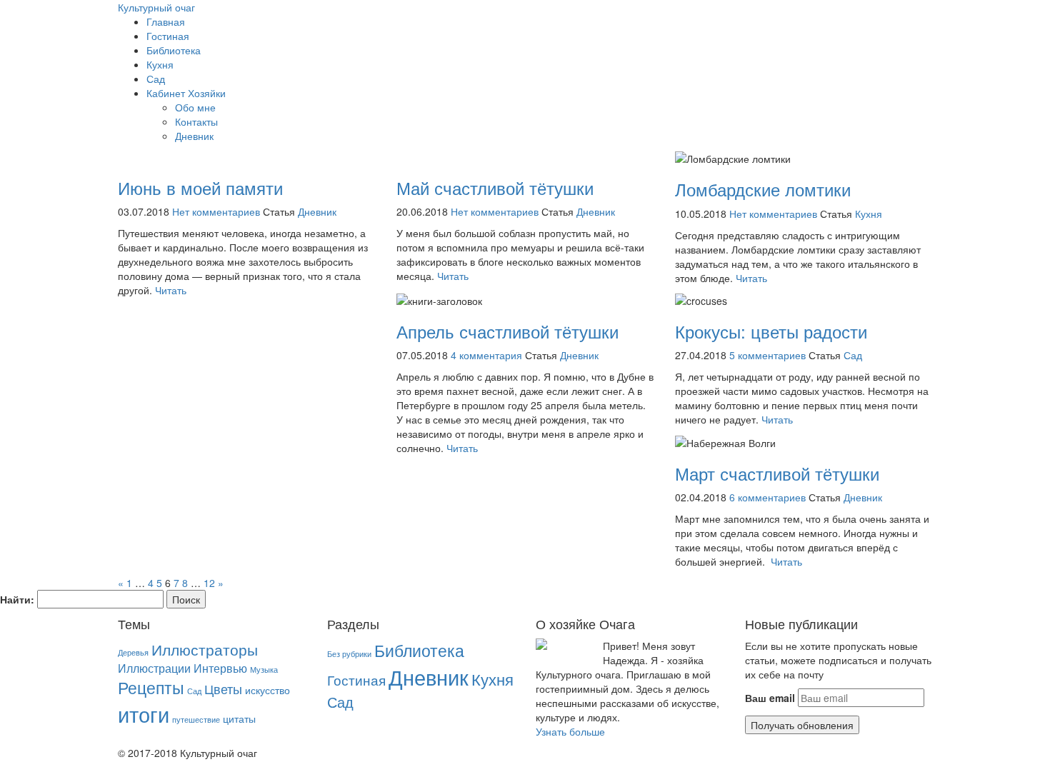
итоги (143, 713)
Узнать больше (570, 731)
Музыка (264, 669)
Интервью (220, 668)
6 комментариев (767, 497)
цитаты (239, 718)
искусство (267, 690)
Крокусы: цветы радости (771, 331)
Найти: (17, 599)
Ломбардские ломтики (763, 188)
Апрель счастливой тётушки (507, 331)
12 (209, 583)
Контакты (196, 121)
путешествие (196, 719)
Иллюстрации (154, 668)
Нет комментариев (216, 211)
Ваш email (770, 698)
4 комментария (486, 355)
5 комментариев (767, 355)
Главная (165, 21)
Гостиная (167, 36)
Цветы (223, 688)
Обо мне (195, 107)
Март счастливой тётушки (777, 473)
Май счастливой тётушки (495, 187)
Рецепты (151, 687)
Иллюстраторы (204, 649)
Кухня (160, 64)
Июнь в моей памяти (200, 187)
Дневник (194, 136)
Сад (155, 78)
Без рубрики (349, 653)
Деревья (133, 652)
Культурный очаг (156, 7)
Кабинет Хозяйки (186, 93)
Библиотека (173, 50)
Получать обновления (802, 725)
